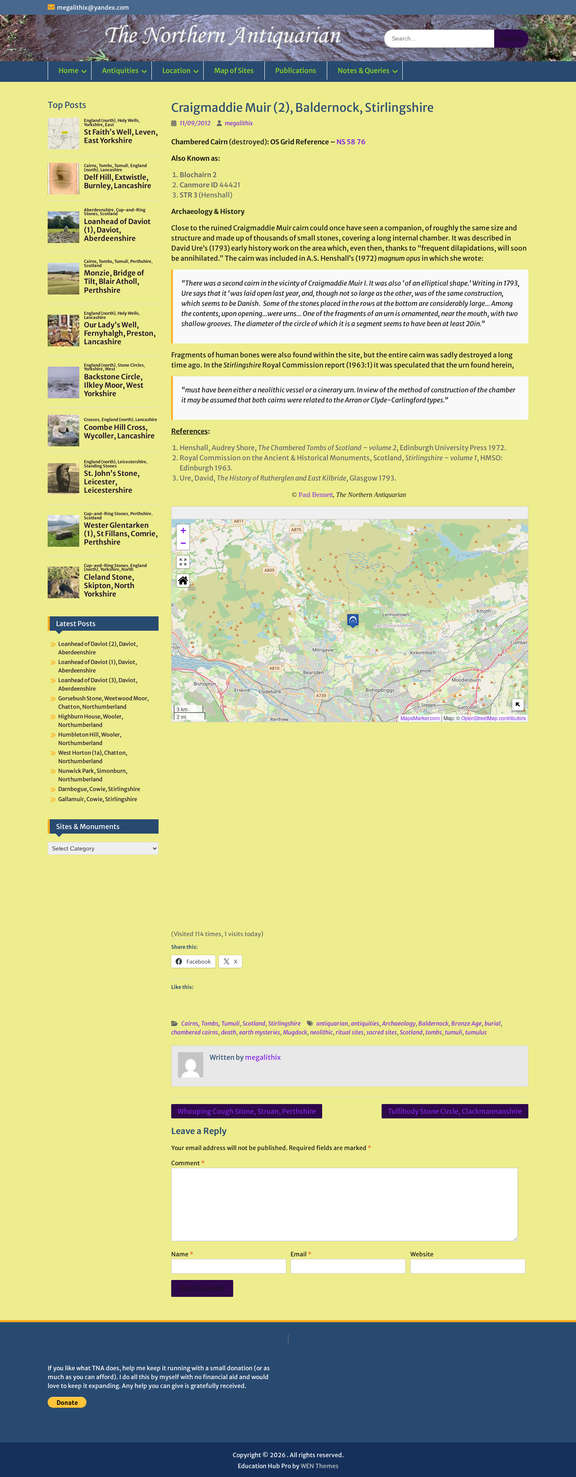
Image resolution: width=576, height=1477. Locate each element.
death (228, 1032)
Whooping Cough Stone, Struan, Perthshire (247, 1111)
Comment (188, 1163)
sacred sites (381, 1032)
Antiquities (120, 70)
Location (176, 70)
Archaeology (398, 1023)
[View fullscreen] (183, 562)
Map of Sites (234, 70)
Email (301, 1254)
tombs (433, 1032)
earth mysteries (259, 1032)
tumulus (476, 1032)
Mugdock (295, 1032)
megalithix (239, 123)
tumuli (453, 1032)
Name (182, 1254)
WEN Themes (320, 1466)
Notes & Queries (364, 70)
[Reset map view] (183, 580)
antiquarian (332, 1023)
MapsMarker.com (420, 717)
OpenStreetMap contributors (493, 717)
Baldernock (433, 1023)
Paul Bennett (316, 494)
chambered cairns (194, 1032)
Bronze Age (466, 1023)
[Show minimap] (518, 705)
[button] (353, 621)
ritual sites (349, 1032)
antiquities (365, 1023)
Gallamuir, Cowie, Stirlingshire (97, 799)
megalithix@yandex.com (93, 7)
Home (68, 70)
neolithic (321, 1032)
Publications (295, 70)
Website (421, 1254)
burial (492, 1023)
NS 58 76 (351, 142)
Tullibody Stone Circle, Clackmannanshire (455, 1111)
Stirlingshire (284, 1023)
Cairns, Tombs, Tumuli (210, 1023)
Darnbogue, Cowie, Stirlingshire (99, 789)
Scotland (253, 1023)
